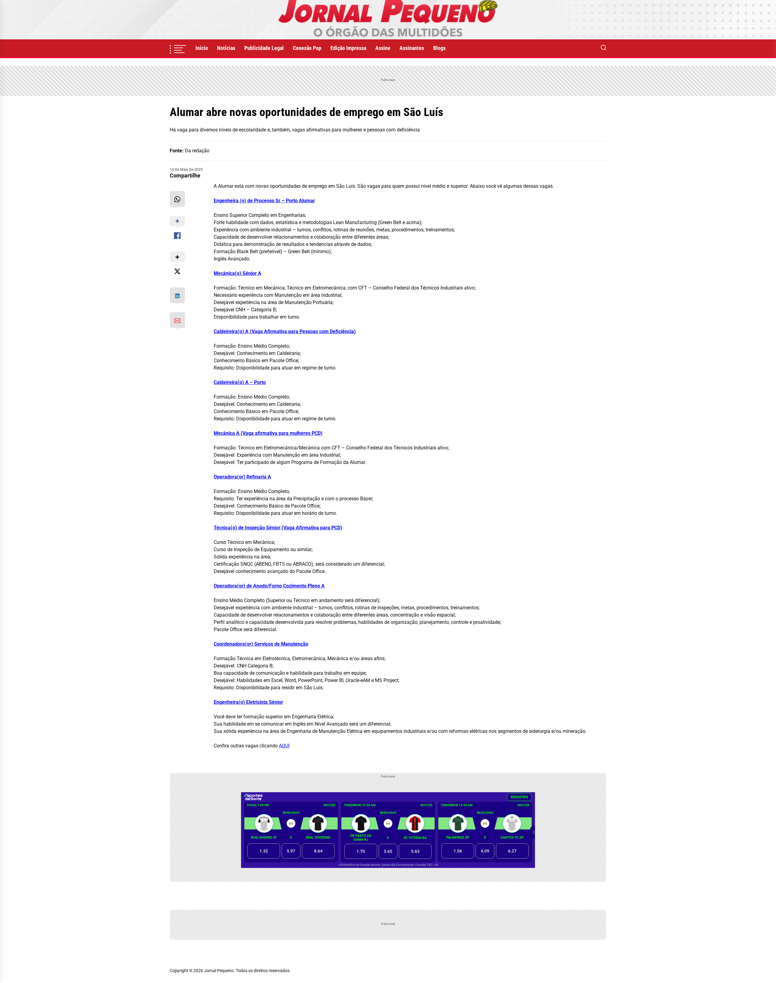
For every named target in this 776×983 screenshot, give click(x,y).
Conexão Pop (307, 48)
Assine (382, 48)
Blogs (439, 48)
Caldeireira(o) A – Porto (240, 382)
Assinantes (412, 48)
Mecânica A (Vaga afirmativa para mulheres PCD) (268, 433)
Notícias (226, 48)
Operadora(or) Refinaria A (242, 477)
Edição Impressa (348, 48)
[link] (388, 19)
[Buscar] (603, 48)
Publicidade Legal (264, 48)
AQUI (284, 746)
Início (202, 48)
